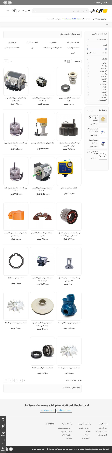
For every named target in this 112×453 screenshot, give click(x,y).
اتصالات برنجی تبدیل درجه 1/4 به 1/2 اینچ (92, 118)
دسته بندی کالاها (98, 19)
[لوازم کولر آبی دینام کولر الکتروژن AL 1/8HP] (16, 126)
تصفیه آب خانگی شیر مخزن (93, 141)
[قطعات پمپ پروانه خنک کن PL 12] (69, 351)
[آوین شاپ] (99, 10)
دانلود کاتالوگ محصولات (72, 19)
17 (10, 380)
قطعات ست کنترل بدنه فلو (69, 188)
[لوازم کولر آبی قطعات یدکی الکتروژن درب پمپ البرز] (16, 216)
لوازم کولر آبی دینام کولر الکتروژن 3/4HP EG (42, 189)
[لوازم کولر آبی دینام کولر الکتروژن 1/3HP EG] (16, 81)
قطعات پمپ (52, 42)
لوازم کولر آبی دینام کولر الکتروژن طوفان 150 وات (42, 279)
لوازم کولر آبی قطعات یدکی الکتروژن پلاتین (42, 234)
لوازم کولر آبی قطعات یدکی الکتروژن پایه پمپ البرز (69, 279)
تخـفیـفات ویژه (65, 431)
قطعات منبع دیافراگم (73, 48)
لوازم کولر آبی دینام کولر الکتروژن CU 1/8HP (16, 189)
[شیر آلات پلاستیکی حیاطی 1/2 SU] (103, 132)
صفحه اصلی (86, 19)
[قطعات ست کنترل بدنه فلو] (69, 171)
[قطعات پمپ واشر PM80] (16, 261)
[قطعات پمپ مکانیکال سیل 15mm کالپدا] (69, 81)
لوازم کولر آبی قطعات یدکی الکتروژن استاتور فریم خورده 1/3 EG (69, 234)
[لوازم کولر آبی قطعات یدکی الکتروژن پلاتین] (42, 216)
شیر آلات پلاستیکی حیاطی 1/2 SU (92, 130)
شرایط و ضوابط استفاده (84, 430)
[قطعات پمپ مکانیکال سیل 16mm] (42, 351)
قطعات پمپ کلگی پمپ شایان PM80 (69, 323)
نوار (32, 48)
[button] (92, 110)
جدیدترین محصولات (64, 428)
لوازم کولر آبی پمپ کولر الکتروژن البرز (42, 143)
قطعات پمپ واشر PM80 (16, 278)
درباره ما (58, 19)
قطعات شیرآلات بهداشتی (11, 48)
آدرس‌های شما (102, 435)
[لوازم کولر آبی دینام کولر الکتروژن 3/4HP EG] (42, 171)
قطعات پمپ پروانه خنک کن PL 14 (16, 323)
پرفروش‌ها (103, 110)
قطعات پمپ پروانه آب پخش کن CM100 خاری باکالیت (42, 324)
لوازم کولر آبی (12, 42)
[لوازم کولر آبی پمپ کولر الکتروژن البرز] (42, 126)
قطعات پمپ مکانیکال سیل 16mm (42, 368)
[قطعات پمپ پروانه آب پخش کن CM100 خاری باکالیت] (42, 306)
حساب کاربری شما (101, 431)
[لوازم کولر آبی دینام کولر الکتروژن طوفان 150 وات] (42, 261)
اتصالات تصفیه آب (73, 42)
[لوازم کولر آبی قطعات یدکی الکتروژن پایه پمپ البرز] (69, 261)
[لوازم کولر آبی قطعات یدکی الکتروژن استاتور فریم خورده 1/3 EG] (69, 216)
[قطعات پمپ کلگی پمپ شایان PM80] (69, 306)
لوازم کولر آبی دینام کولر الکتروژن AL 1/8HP (16, 144)
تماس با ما (50, 19)
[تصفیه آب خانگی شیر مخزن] (103, 143)
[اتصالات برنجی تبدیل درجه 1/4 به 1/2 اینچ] (103, 119)
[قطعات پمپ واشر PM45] (103, 155)
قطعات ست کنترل (32, 42)
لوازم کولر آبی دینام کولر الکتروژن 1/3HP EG (16, 99)
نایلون (73, 53)
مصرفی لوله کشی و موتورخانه (53, 48)
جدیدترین (77, 61)
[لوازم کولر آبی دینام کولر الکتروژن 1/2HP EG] (42, 81)
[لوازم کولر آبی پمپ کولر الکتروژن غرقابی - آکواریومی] (69, 126)
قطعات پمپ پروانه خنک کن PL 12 (69, 368)
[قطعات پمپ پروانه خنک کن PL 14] (16, 306)
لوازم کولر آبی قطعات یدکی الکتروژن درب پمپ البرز (16, 234)
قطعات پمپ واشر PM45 (93, 153)
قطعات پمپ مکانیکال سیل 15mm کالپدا (69, 99)
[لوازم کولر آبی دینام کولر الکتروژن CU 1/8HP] (16, 171)
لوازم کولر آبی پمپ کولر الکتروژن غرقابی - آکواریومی (69, 144)
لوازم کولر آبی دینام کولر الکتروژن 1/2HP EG (42, 99)
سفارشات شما (103, 428)
